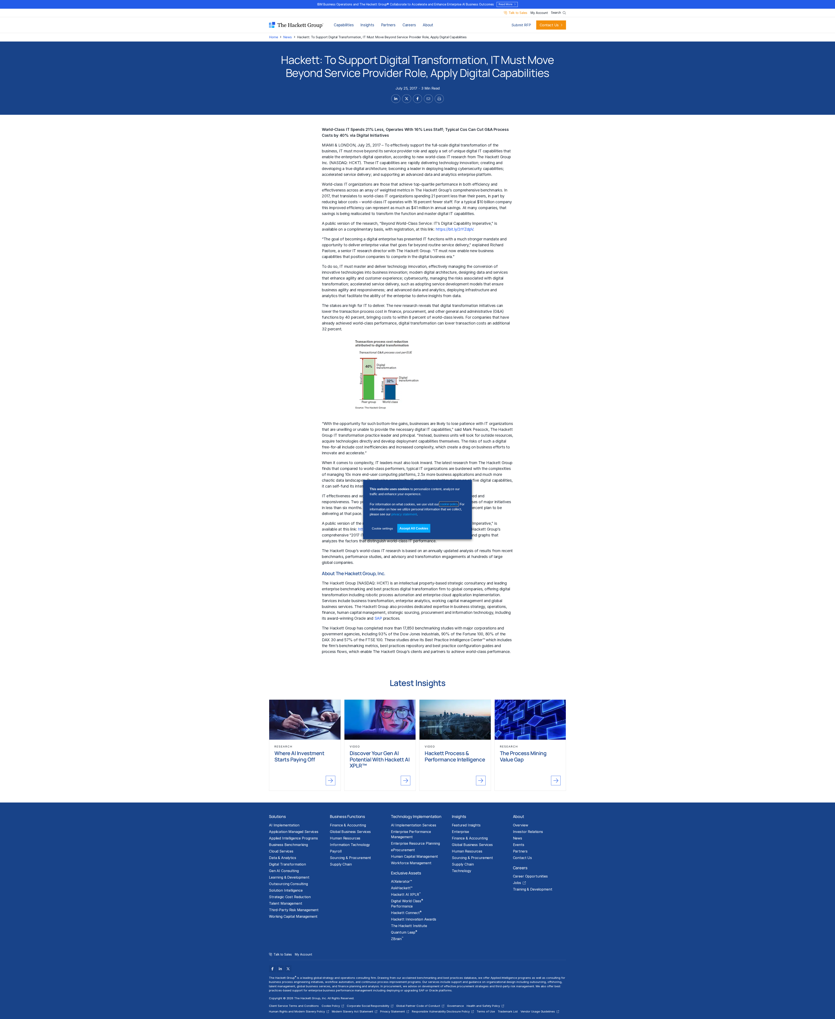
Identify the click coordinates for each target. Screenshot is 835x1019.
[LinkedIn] (280, 968)
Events (518, 845)
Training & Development (532, 889)
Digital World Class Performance (407, 903)
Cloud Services (281, 851)
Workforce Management (411, 863)
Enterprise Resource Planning (415, 843)
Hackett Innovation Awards (413, 919)
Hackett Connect (406, 912)
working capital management (457, 600)
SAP (378, 618)
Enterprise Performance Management (411, 834)
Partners (388, 25)
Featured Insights (466, 825)
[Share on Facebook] (417, 98)
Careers (409, 25)
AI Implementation (284, 825)
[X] (288, 968)
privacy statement (404, 514)
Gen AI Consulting (284, 871)
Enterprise (460, 831)
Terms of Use (486, 1011)
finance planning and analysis (358, 986)
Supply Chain (341, 864)
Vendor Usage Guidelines (538, 1011)
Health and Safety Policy (483, 1005)
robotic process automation (390, 595)
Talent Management (285, 903)
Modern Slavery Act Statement (352, 1011)
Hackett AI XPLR (406, 894)
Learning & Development (289, 877)
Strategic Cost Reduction (290, 897)
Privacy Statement (392, 1011)
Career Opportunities (530, 876)
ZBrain (397, 938)
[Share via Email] (428, 98)
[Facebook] (272, 968)
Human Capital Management (414, 856)
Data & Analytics (282, 858)
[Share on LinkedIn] (395, 98)
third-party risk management (515, 986)
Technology (461, 871)
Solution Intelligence (286, 890)
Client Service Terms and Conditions (294, 1005)
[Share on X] (406, 98)
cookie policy (449, 504)
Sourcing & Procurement (350, 858)
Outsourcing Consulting (288, 884)
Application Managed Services (293, 831)
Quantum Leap (404, 932)
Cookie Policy (331, 1005)
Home (273, 37)
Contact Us (549, 25)
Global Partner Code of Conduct (418, 1005)
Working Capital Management (293, 916)
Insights (367, 25)
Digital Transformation (287, 864)
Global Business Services (350, 831)
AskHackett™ (401, 888)
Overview (520, 825)
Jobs (517, 883)
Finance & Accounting (348, 825)
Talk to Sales (518, 13)
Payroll (335, 851)
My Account (539, 13)
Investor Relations (528, 831)
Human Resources (345, 838)
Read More (505, 4)
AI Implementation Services (413, 825)
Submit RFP (521, 25)
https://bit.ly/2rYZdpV (454, 229)
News (287, 37)
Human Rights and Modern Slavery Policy (297, 1011)
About (428, 25)
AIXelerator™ (401, 881)
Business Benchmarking (288, 845)
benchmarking (352, 589)
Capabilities (344, 25)
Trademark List (508, 1011)
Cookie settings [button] (382, 528)
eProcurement (403, 850)
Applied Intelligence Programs (293, 838)
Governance (455, 1005)
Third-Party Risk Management (294, 910)
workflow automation (339, 982)
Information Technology (350, 845)
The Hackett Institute (409, 926)
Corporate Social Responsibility (368, 1005)
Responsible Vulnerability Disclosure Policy (441, 1011)
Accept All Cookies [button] (413, 528)
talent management (282, 986)
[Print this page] (439, 98)
